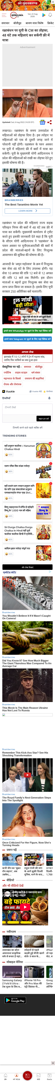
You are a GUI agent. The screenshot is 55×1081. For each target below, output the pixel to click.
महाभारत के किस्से (12, 378)
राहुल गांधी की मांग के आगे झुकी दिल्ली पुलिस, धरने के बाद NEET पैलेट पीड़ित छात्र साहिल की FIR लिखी (33, 871)
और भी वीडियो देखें (12, 886)
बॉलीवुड (17, 23)
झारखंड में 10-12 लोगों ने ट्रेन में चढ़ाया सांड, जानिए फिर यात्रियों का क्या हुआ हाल (24, 358)
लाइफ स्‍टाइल (21, 372)
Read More (15, 318)
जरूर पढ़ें (12, 850)
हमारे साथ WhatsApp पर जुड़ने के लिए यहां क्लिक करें (27, 330)
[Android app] (15, 1000)
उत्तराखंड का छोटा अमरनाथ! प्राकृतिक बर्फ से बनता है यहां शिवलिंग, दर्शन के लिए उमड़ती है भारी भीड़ (11, 953)
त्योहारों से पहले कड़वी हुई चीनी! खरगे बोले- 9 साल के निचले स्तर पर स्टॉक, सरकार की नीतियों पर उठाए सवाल (34, 953)
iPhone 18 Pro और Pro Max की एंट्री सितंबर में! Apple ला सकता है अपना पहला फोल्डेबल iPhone (33, 983)
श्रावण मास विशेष (34, 23)
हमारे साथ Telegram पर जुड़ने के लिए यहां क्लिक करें (27, 339)
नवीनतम (11, 932)
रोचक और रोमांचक (12, 384)
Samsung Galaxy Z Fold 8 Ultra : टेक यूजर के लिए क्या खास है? (12, 983)
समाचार (5, 23)
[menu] (5, 15)
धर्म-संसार (35, 372)
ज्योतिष (7, 372)
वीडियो (10, 880)
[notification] (50, 15)
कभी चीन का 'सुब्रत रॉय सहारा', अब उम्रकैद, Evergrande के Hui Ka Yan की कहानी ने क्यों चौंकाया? (11, 871)
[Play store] (44, 15)
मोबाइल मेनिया (15, 962)
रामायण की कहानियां (34, 378)
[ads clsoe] (53, 1063)
